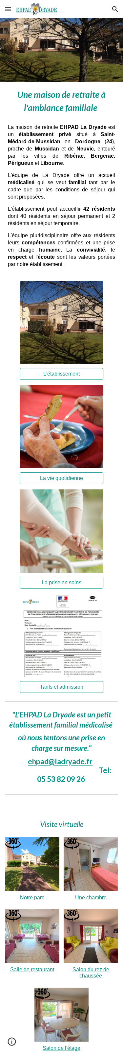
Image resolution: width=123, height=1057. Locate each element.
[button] (8, 9)
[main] (61, 100)
